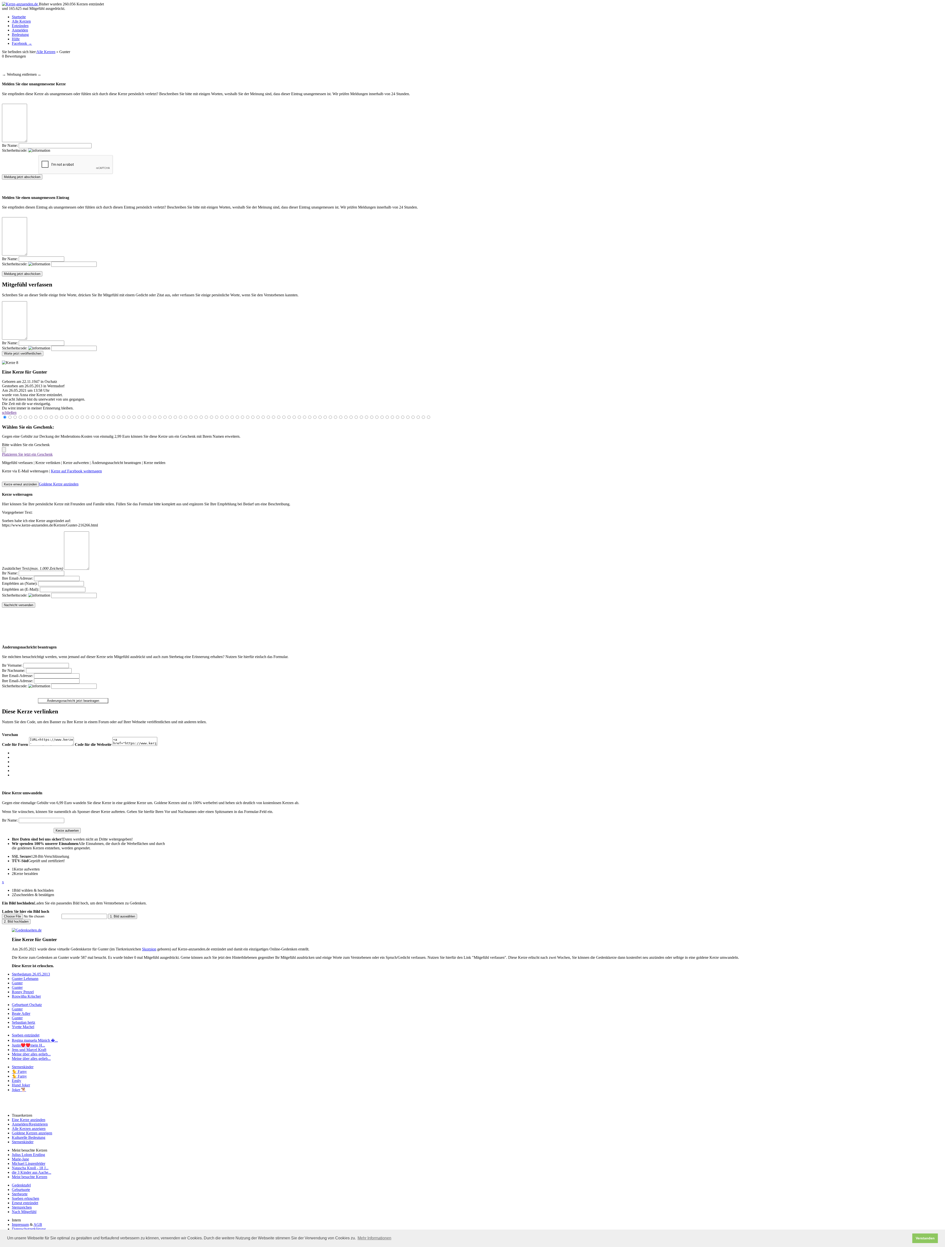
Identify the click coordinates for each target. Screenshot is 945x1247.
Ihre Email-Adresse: (17, 578)
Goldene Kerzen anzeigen (32, 1133)
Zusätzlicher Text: (32, 568)
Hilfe (16, 39)
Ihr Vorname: (12, 665)
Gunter (17, 983)
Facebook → (22, 43)
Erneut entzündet (25, 1203)
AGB (37, 1224)
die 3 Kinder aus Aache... (31, 1172)
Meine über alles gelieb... (31, 1054)
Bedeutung (20, 34)
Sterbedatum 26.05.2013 (31, 974)
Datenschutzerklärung (29, 1229)
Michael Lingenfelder (28, 1163)
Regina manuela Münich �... (35, 1040)
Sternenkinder (22, 1067)
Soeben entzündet (25, 1035)
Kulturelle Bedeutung (28, 1137)
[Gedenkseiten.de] (27, 930)
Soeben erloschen (25, 1198)
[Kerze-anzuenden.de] (20, 4)
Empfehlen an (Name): (19, 583)
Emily (16, 1081)
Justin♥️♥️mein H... (28, 1045)
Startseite (19, 17)
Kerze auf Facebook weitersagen (76, 471)
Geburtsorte (21, 1189)
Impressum (20, 1224)
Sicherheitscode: (15, 150)
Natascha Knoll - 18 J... (30, 1168)
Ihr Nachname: (13, 670)
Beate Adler (21, 1013)
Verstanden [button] (925, 1238)
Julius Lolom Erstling (28, 1155)
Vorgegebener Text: (17, 512)
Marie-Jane (20, 1159)
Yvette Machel (23, 1027)
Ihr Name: (10, 145)
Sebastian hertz (23, 1022)
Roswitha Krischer (26, 996)
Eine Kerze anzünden (28, 1120)
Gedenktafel (21, 1185)
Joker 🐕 (19, 1090)
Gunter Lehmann (25, 979)
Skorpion (149, 949)
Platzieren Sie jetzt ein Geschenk (27, 454)
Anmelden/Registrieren (30, 1124)
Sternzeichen (22, 1207)
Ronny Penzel (23, 992)
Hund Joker (21, 1085)
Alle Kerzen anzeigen (29, 1129)
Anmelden (20, 30)
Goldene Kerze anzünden (59, 484)
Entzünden (20, 26)
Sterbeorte (20, 1194)
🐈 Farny (19, 1071)
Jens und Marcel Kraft (29, 1050)
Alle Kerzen (21, 21)
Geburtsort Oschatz (27, 1005)
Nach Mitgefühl (24, 1212)
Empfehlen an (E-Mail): (20, 589)
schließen (9, 412)
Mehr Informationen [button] (374, 1238)
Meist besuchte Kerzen (29, 1177)
